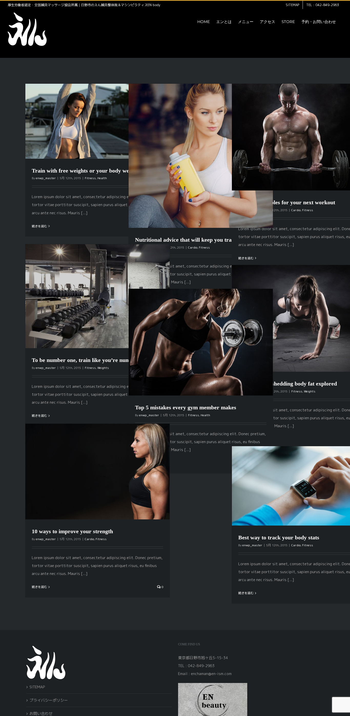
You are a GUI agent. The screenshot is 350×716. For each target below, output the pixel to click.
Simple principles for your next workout (286, 202)
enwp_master (46, 178)
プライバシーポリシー (48, 700)
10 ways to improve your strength (72, 531)
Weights (103, 368)
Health (102, 178)
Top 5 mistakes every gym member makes (185, 407)
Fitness (90, 178)
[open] (212, 685)
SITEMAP (37, 687)
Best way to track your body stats (278, 537)
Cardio (192, 247)
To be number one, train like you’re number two (90, 360)
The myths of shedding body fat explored (287, 383)
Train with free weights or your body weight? (86, 170)
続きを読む (39, 226)
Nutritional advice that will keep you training (189, 240)
